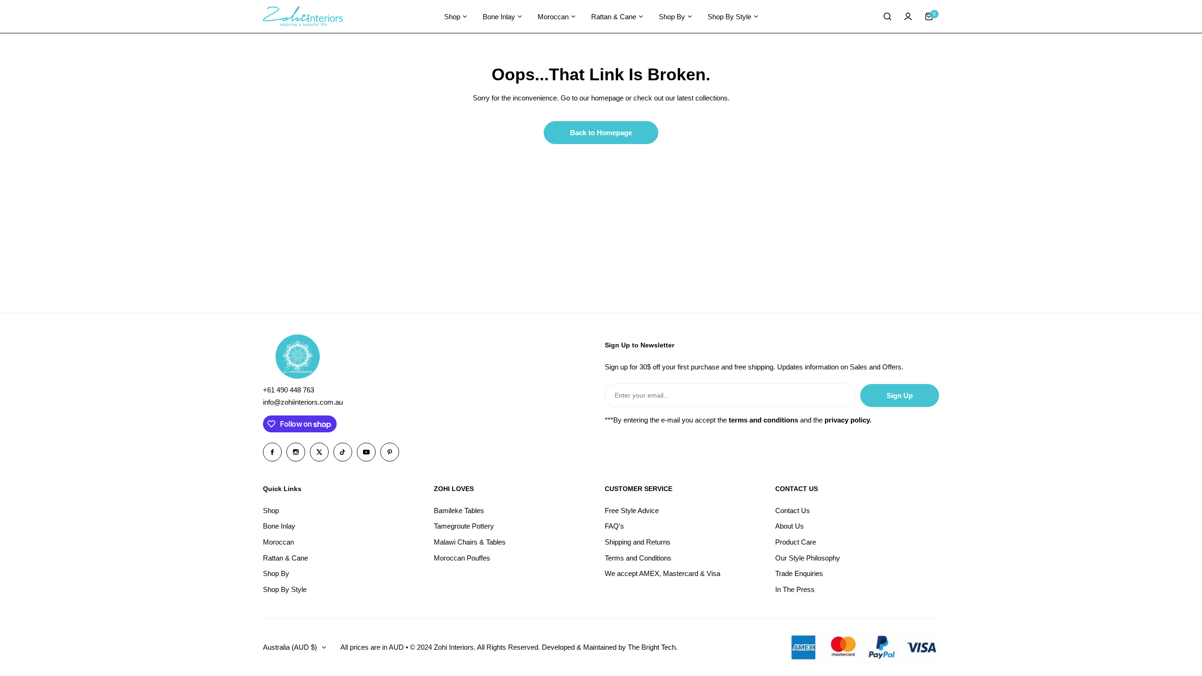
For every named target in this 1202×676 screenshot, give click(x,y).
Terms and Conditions (638, 558)
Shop (271, 511)
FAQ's (614, 526)
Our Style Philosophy (807, 558)
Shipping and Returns (637, 542)
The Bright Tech (652, 647)
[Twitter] (319, 452)
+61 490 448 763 (288, 390)
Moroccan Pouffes (462, 558)
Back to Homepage (601, 133)
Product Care (795, 542)
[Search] (887, 16)
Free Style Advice (632, 511)
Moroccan (278, 542)
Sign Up (899, 395)
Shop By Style (285, 589)
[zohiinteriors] (303, 16)
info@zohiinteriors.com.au (303, 402)
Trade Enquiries (799, 573)
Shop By (276, 573)
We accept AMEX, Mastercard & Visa (662, 573)
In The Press (795, 589)
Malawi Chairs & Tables (470, 542)
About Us (789, 526)
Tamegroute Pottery (464, 526)
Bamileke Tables (459, 511)
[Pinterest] (389, 452)
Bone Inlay (279, 526)
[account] (908, 16)
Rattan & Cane (285, 558)
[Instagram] (295, 452)
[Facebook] (272, 452)
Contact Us (792, 511)
